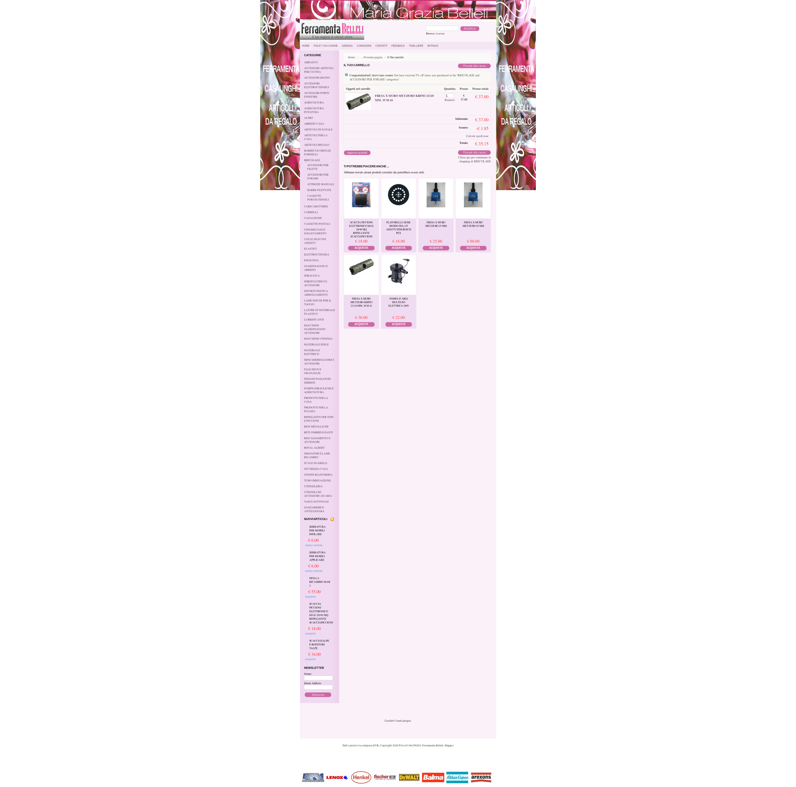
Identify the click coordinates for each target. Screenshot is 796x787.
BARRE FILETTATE (319, 190)
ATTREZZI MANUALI (320, 184)
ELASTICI (310, 248)
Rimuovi (450, 100)
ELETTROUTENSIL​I (316, 254)
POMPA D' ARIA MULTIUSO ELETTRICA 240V (398, 302)
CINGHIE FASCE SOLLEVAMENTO (315, 231)
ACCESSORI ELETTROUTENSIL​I (316, 85)
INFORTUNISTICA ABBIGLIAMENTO (316, 292)
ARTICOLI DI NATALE (318, 129)
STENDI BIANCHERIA (318, 474)
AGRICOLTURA (314, 102)
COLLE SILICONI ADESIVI (315, 241)
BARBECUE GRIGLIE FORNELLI (317, 152)
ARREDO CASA (314, 123)
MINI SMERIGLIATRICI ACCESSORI (319, 361)
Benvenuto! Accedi (388, 19)
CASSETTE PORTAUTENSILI (318, 197)
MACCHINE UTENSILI (318, 338)
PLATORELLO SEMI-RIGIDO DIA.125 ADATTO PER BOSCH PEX (398, 228)
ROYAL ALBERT (314, 447)
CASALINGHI (313, 218)
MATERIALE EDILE (316, 344)
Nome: (308, 674)
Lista (337, 19)
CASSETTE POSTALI (317, 224)
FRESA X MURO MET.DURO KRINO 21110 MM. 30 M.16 (361, 302)
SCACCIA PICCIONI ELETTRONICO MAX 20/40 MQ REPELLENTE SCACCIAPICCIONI (320, 613)
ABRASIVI (311, 62)
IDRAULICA (312, 275)
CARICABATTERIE (316, 206)
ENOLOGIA (311, 260)
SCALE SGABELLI (315, 463)
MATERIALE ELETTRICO (312, 352)
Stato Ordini (323, 19)
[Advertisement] (398, 758)
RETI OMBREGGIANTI (318, 432)
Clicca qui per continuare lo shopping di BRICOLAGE (474, 159)
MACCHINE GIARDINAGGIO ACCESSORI (314, 329)
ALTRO (308, 118)
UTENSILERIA (313, 486)
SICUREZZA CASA (316, 469)
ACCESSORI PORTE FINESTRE (316, 94)
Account (307, 19)
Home (351, 57)
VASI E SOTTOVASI (316, 501)
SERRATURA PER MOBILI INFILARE (317, 530)
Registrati (408, 19)
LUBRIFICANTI (314, 319)
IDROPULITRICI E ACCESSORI (315, 283)
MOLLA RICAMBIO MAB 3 (319, 581)
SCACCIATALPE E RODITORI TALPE (319, 644)
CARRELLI (311, 212)
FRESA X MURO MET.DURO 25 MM (436, 224)
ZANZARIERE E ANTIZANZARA (314, 509)
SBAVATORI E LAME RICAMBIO (317, 455)
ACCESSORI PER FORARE (318, 176)
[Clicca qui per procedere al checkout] (474, 67)
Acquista (310, 597)
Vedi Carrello (358, 19)
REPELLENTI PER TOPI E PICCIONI (319, 419)
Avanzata (440, 33)
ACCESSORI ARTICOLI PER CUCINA (319, 70)
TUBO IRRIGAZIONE (317, 480)
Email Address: (313, 683)
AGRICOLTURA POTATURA (314, 110)
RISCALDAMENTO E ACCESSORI (317, 440)
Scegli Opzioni (313, 545)
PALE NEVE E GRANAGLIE (312, 371)
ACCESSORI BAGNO (317, 77)
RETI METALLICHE (316, 426)
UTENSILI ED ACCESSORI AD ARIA (318, 494)
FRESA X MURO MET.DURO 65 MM (473, 224)
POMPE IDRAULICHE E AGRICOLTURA (319, 390)
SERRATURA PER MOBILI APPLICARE (317, 556)
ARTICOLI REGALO (316, 145)
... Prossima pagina (371, 57)
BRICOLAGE (312, 160)
